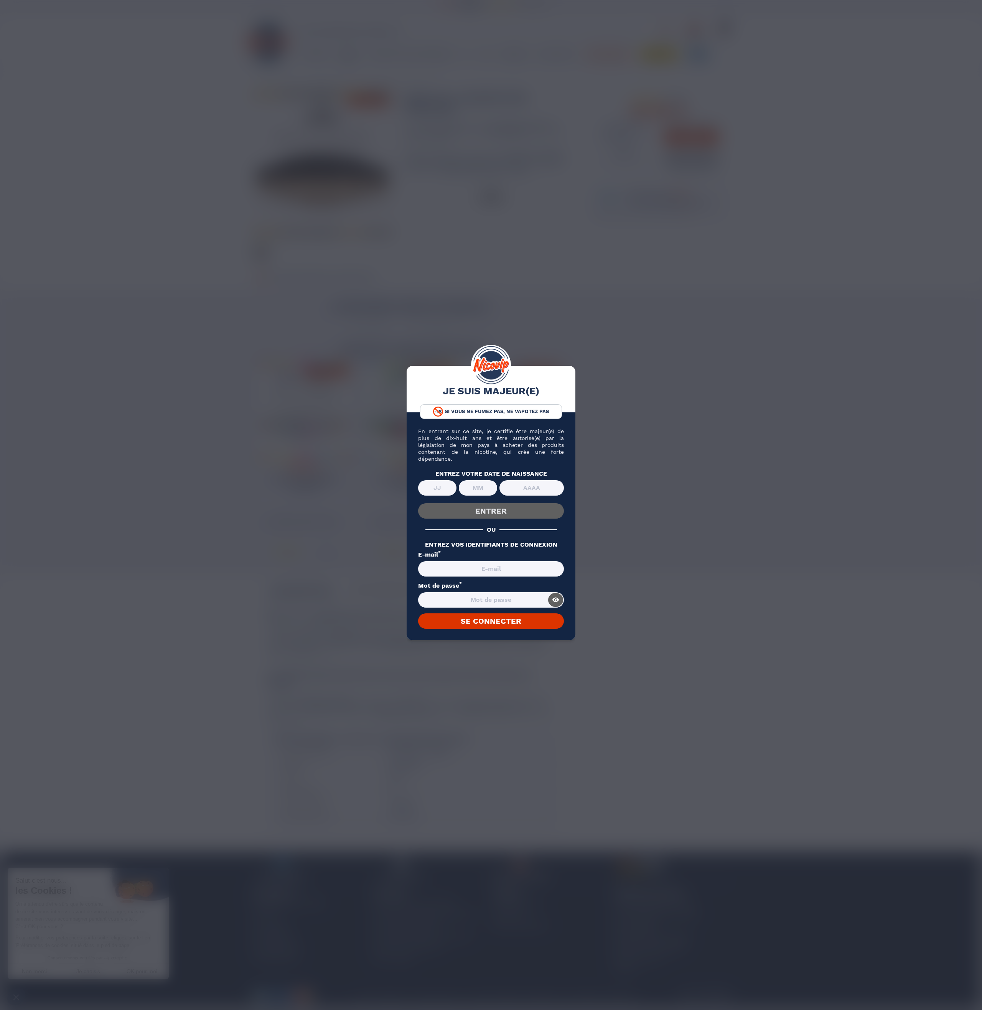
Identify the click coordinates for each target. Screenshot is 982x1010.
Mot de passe (440, 585)
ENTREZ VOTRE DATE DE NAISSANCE (491, 473)
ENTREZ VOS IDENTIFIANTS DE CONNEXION (491, 544)
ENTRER (491, 511)
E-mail (429, 554)
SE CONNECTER (491, 621)
